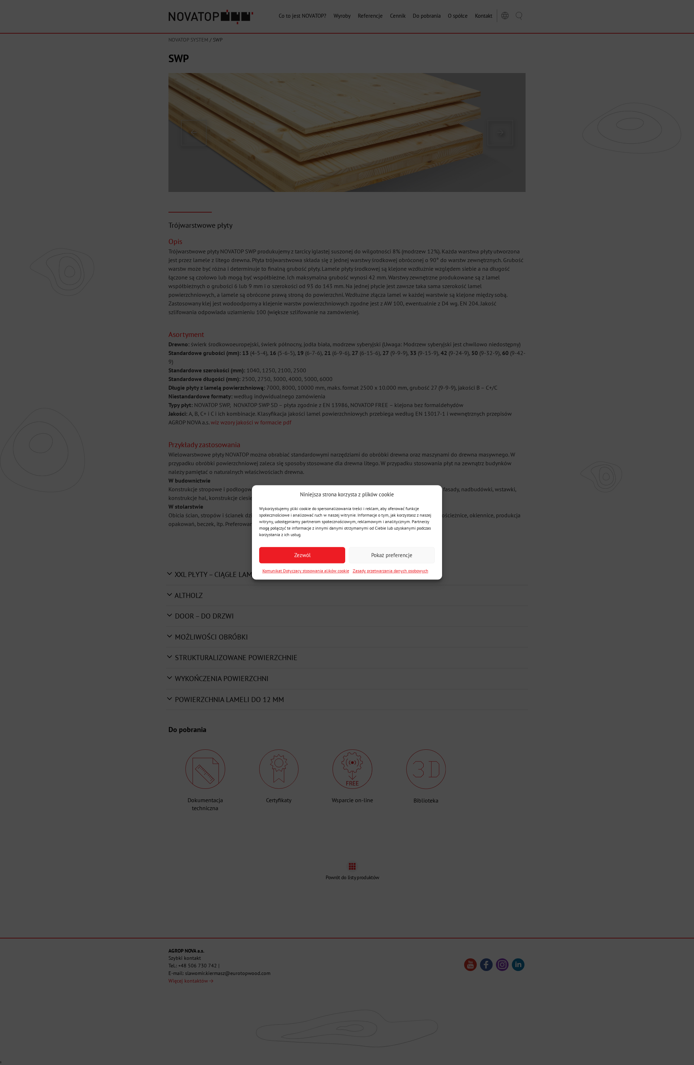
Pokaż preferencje (391, 555)
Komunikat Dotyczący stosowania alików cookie (305, 571)
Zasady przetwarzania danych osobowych (390, 571)
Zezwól (302, 555)
